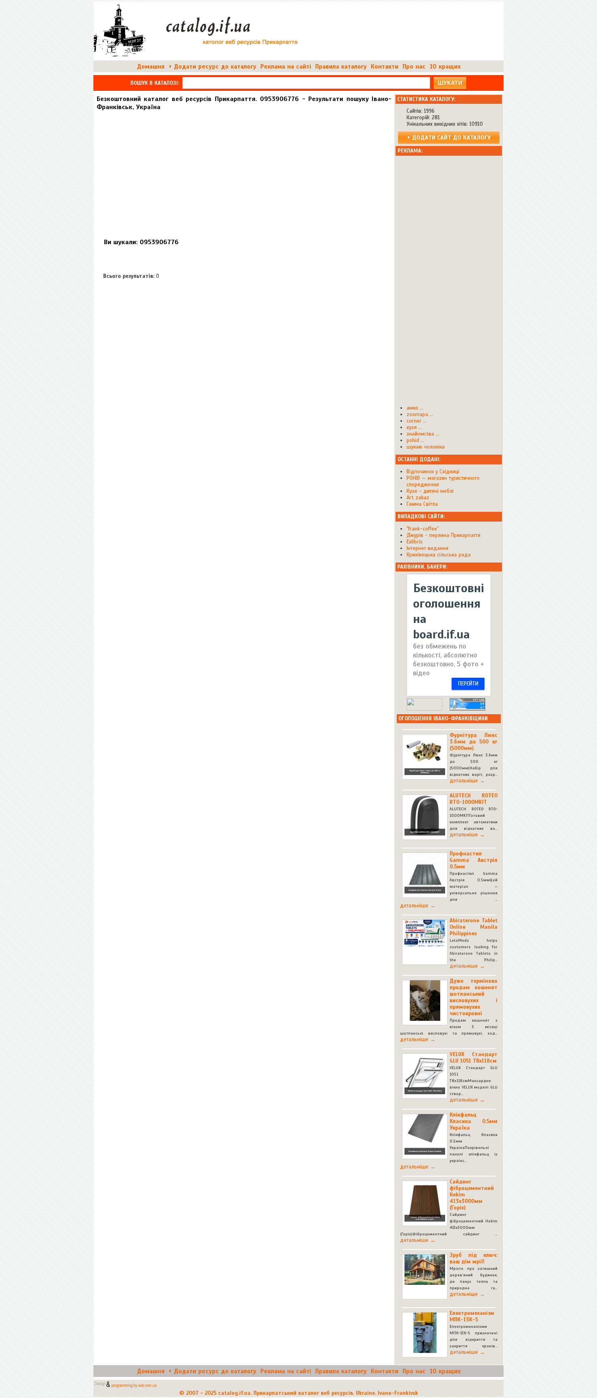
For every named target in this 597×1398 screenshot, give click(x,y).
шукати (450, 82)
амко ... (415, 408)
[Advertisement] (244, 171)
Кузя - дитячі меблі (430, 491)
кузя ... (414, 427)
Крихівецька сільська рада (439, 555)
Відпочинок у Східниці (433, 471)
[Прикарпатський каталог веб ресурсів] (197, 57)
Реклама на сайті (285, 66)
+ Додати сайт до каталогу (449, 137)
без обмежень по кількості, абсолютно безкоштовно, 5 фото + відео (448, 659)
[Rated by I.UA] (424, 709)
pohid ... (415, 440)
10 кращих (445, 66)
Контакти (384, 66)
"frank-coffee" (423, 529)
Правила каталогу (341, 66)
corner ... (417, 421)
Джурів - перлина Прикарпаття (443, 535)
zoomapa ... (420, 414)
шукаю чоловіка (426, 447)
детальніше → (467, 780)
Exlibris (415, 542)
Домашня (150, 66)
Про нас (414, 66)
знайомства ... (423, 434)
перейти (468, 684)
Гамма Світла (422, 504)
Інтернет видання (427, 548)
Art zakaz (418, 497)
